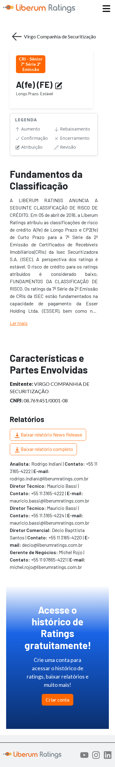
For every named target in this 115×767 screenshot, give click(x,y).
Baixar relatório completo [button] (47, 449)
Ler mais (19, 323)
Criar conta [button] (57, 699)
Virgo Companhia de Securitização (60, 36)
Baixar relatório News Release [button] (51, 434)
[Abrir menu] (106, 8)
